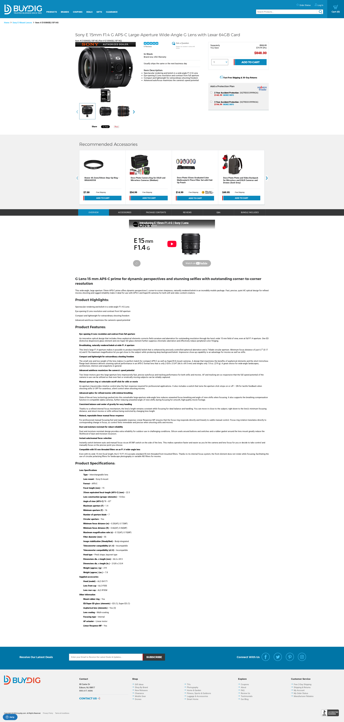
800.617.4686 (86, 691)
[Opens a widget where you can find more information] (10, 717)
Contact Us (88, 698)
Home (6, 22)
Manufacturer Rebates (303, 696)
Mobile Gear (140, 696)
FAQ (242, 690)
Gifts (99, 12)
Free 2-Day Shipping (302, 684)
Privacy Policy (48, 713)
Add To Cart (250, 62)
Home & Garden (194, 690)
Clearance (111, 12)
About (243, 687)
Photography (192, 687)
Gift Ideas (139, 684)
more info (228, 95)
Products (51, 12)
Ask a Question (182, 43)
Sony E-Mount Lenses (22, 22)
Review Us (245, 693)
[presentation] (77, 112)
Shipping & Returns (302, 687)
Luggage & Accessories (197, 696)
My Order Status (301, 693)
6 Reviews (148, 47)
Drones (138, 699)
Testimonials (246, 696)
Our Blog (244, 699)
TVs (189, 684)
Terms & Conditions (62, 713)
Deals (89, 12)
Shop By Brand (141, 687)
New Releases (141, 690)
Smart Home (192, 699)
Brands (65, 12)
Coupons (77, 12)
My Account (299, 690)
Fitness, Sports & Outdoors (199, 693)
